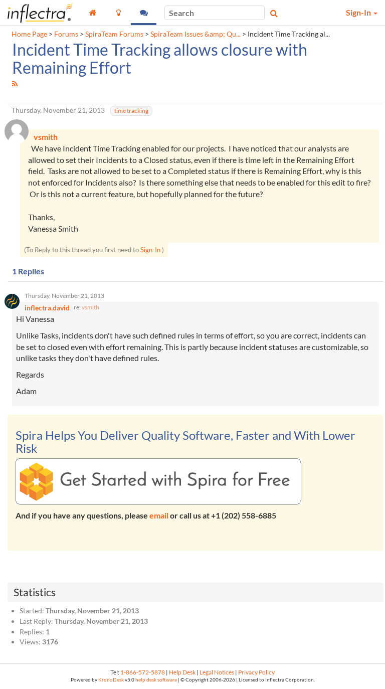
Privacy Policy (256, 672)
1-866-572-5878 (142, 672)
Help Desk (182, 672)
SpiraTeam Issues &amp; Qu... (195, 34)
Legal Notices (217, 672)
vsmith (90, 307)
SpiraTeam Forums (114, 34)
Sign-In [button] (359, 12)
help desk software (156, 679)
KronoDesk (111, 679)
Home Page (29, 34)
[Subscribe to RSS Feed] (15, 83)
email (158, 515)
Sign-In (150, 250)
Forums (66, 34)
